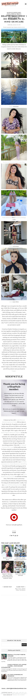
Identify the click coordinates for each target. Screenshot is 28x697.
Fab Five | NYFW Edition (20, 574)
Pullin (11, 106)
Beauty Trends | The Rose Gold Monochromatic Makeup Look (7, 576)
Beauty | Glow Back (7, 558)
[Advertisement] (14, 618)
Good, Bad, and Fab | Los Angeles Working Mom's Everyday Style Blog (14, 693)
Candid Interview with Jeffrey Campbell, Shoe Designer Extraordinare (14, 666)
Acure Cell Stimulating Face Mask (13, 485)
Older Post (20, 588)
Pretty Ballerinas (7, 217)
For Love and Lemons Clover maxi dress (14, 162)
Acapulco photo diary (14, 12)
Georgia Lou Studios (18, 695)
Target (13, 371)
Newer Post (7, 587)
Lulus (10, 302)
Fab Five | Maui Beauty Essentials (20, 558)
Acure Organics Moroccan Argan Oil (11, 432)
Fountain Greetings (20, 217)
